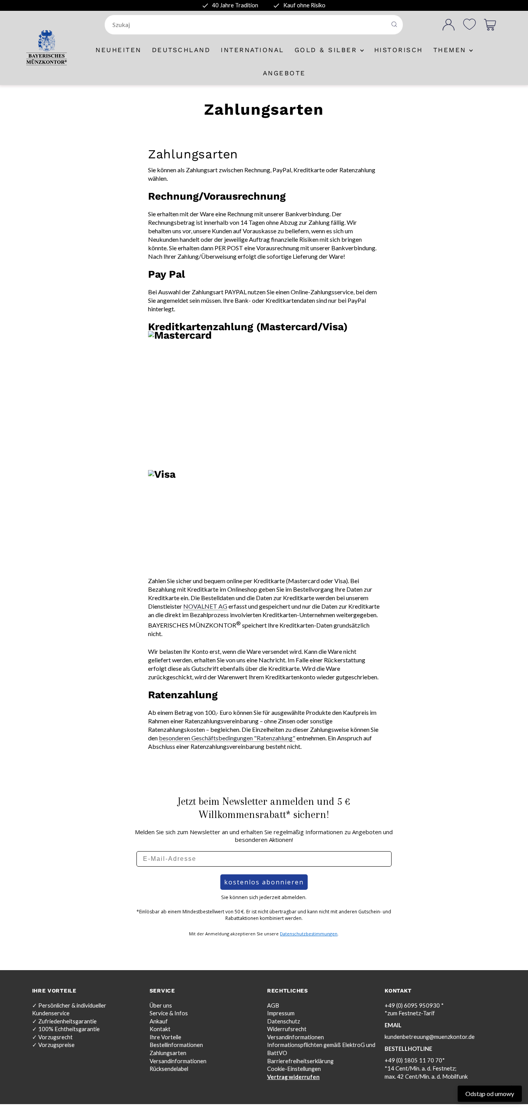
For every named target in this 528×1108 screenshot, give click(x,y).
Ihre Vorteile (165, 1037)
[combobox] (246, 24)
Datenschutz (283, 1021)
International (252, 50)
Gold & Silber (327, 50)
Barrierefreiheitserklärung (300, 1061)
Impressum (281, 1013)
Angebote (284, 73)
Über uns (161, 1005)
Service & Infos (169, 1013)
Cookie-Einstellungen (294, 1069)
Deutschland (181, 50)
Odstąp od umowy (489, 1093)
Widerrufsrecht (287, 1029)
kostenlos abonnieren (264, 882)
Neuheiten (118, 50)
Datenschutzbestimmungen (308, 934)
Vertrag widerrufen (293, 1077)
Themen (451, 50)
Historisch (398, 50)
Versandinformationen (178, 1061)
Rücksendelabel (169, 1069)
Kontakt (160, 1029)
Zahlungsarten (168, 1053)
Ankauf (159, 1021)
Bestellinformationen (176, 1045)
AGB (273, 1005)
